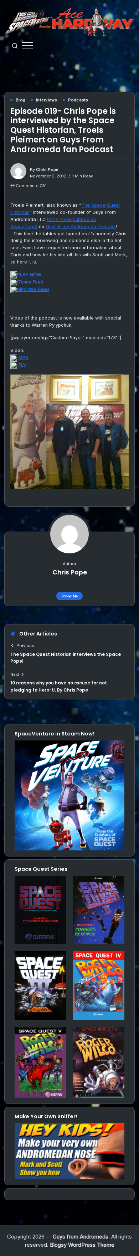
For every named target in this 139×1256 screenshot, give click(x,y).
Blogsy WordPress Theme (82, 1244)
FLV (22, 365)
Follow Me (70, 596)
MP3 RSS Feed (33, 289)
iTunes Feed (30, 282)
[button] (15, 45)
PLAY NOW (29, 274)
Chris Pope (47, 169)
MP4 (23, 357)
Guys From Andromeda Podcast (81, 226)
